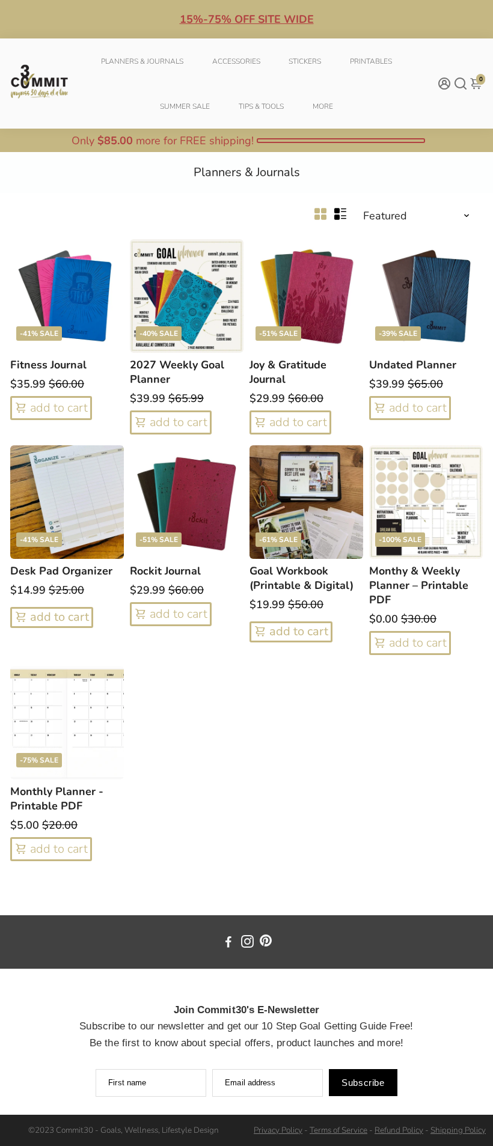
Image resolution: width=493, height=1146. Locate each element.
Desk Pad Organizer (61, 571)
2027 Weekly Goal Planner (177, 372)
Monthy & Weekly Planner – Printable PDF (418, 585)
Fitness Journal (48, 365)
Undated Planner (412, 365)
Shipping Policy (458, 1130)
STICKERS (305, 61)
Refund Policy (399, 1130)
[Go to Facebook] (228, 943)
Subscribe (362, 1082)
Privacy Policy (278, 1130)
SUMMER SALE (185, 106)
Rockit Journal (165, 571)
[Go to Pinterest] (266, 943)
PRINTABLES (371, 61)
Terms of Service (338, 1130)
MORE (323, 106)
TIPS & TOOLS (261, 106)
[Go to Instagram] (247, 943)
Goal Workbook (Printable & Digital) (302, 578)
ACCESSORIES (236, 61)
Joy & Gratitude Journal (288, 372)
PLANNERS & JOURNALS (142, 61)
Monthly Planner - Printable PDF (56, 798)
